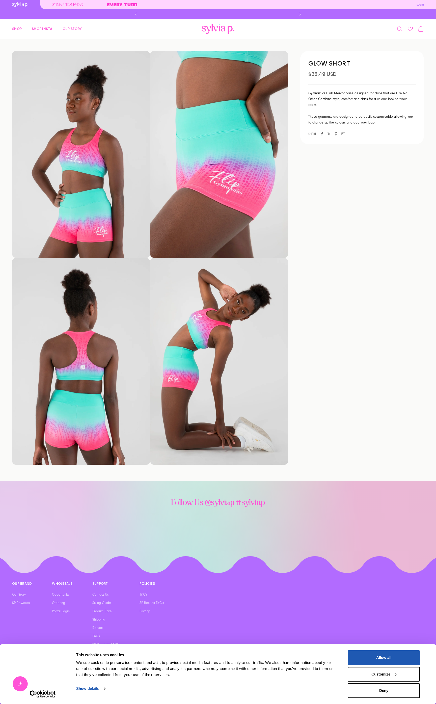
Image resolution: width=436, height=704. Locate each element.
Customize (380, 674)
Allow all (383, 657)
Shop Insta (42, 28)
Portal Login (61, 611)
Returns (97, 628)
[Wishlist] (410, 29)
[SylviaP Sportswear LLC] (218, 29)
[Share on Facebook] (322, 134)
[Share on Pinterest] (336, 134)
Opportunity (60, 595)
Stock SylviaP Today (218, 13)
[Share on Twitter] (329, 134)
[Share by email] (343, 134)
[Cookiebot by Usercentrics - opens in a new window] (43, 694)
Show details (87, 688)
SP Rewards (21, 603)
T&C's (144, 595)
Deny (383, 690)
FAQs (96, 636)
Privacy (145, 611)
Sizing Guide (101, 603)
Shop (17, 28)
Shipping (98, 620)
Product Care (102, 611)
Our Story (72, 28)
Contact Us (100, 595)
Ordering (58, 603)
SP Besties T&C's (152, 603)
